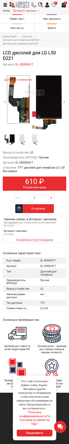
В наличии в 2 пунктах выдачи (34, 239)
